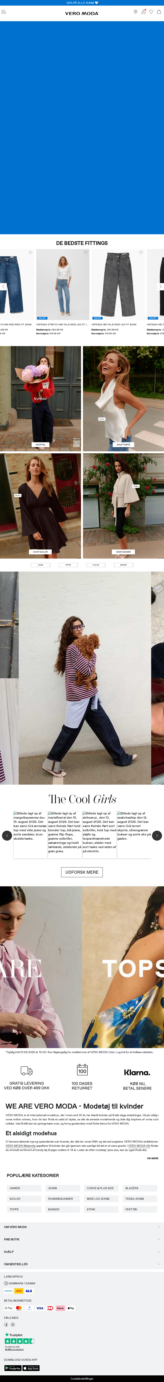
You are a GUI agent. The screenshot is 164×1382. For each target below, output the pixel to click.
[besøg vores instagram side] (13, 1325)
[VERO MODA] (82, 14)
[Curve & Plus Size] (143, 966)
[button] (26, 284)
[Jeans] (82, 127)
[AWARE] (61, 966)
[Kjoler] (40, 532)
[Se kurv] (159, 12)
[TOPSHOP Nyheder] (102, 966)
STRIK (91, 1209)
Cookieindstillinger (82, 1378)
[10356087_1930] (40, 479)
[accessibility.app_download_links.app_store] (31, 1370)
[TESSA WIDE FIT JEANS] (82, 678)
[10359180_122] (123, 479)
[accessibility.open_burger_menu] (3, 12)
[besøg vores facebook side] (6, 1325)
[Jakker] (123, 532)
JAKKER (15, 1188)
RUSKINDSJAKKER (60, 1198)
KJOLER (15, 1198)
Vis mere (152, 1158)
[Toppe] (123, 425)
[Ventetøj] (20, 966)
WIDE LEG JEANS (98, 1198)
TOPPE (14, 1209)
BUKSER (53, 1209)
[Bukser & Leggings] (123, 565)
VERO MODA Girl (139, 1145)
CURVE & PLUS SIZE (100, 1188)
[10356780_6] (123, 372)
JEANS (52, 1188)
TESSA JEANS (134, 1198)
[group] (26, 294)
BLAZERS (131, 1188)
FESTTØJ (131, 1209)
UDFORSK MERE (82, 872)
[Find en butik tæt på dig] (136, 12)
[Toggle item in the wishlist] (50, 253)
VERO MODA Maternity (21, 1145)
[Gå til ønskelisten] (151, 12)
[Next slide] (160, 286)
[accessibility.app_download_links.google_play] (13, 1370)
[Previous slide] (3, 286)
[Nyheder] (40, 398)
